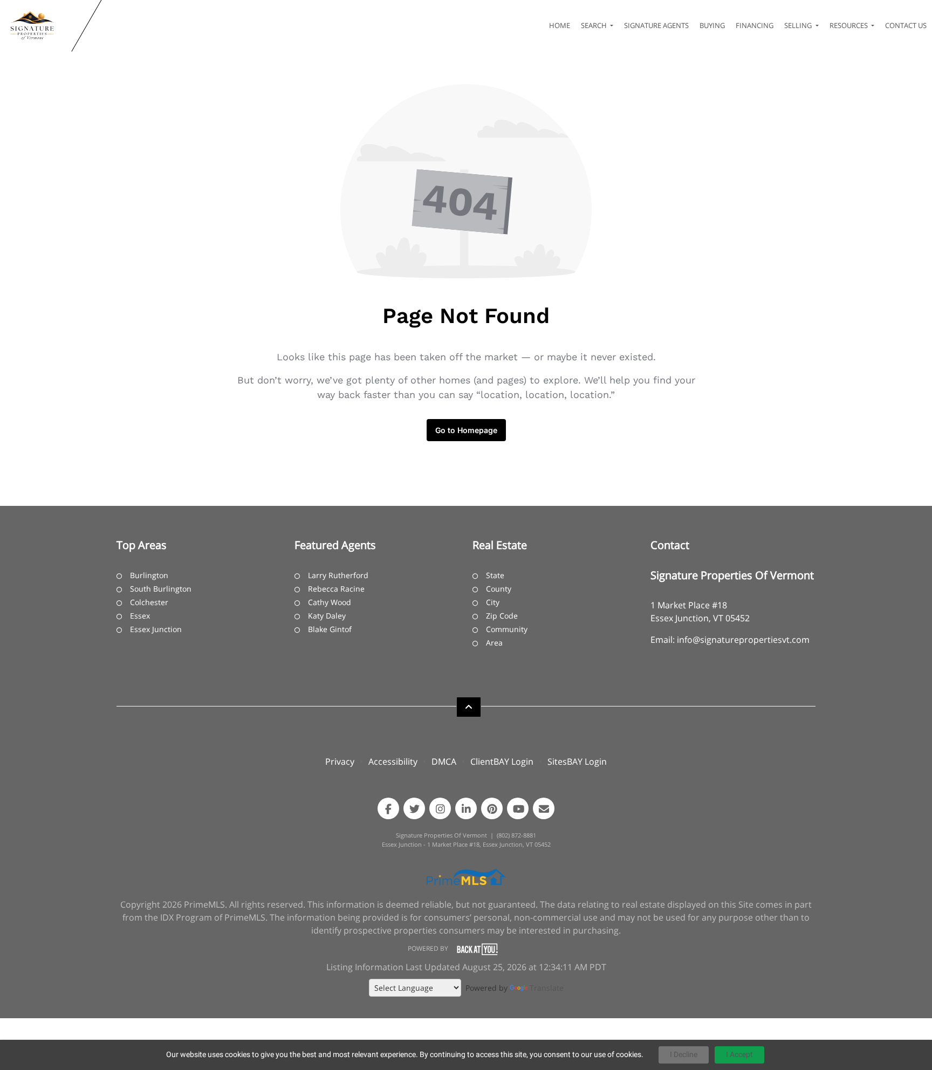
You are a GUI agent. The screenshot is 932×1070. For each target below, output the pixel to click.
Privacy (339, 761)
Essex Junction (156, 629)
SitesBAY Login (577, 761)
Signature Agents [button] (656, 25)
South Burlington (160, 589)
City (492, 602)
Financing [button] (754, 25)
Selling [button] (798, 25)
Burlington (149, 575)
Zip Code (502, 616)
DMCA (443, 761)
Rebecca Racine (336, 589)
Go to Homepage (466, 430)
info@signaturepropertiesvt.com (743, 640)
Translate (547, 988)
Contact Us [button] (906, 25)
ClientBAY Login (501, 761)
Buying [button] (712, 25)
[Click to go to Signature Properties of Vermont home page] (38, 25)
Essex (140, 616)
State (495, 575)
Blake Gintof (330, 629)
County (498, 589)
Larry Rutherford (338, 575)
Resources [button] (849, 25)
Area (494, 642)
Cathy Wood (329, 602)
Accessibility (392, 761)
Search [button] (594, 25)
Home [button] (559, 25)
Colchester (149, 602)
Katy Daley (327, 616)
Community (506, 629)
